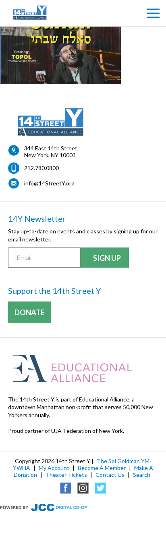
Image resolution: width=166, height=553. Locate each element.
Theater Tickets (66, 474)
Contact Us (109, 474)
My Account (54, 467)
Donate (30, 312)
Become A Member (102, 467)
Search (141, 474)
